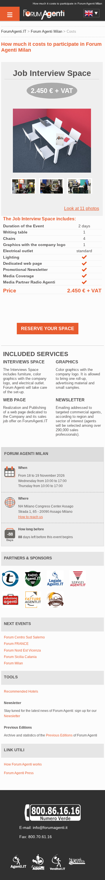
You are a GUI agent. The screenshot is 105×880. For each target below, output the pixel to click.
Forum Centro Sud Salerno (24, 637)
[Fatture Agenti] (34, 599)
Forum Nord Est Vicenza (22, 650)
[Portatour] (12, 578)
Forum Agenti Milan (46, 31)
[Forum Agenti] (43, 18)
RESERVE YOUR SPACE (47, 328)
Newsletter (12, 716)
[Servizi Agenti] (79, 578)
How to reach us (30, 517)
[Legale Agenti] (56, 578)
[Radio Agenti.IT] (34, 578)
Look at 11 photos (81, 208)
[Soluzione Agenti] (12, 599)
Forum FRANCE (16, 644)
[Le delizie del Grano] (56, 599)
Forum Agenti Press (19, 773)
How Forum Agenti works (23, 764)
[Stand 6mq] (25, 191)
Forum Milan (13, 663)
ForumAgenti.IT (13, 31)
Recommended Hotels (21, 691)
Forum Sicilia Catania (20, 657)
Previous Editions (59, 735)
